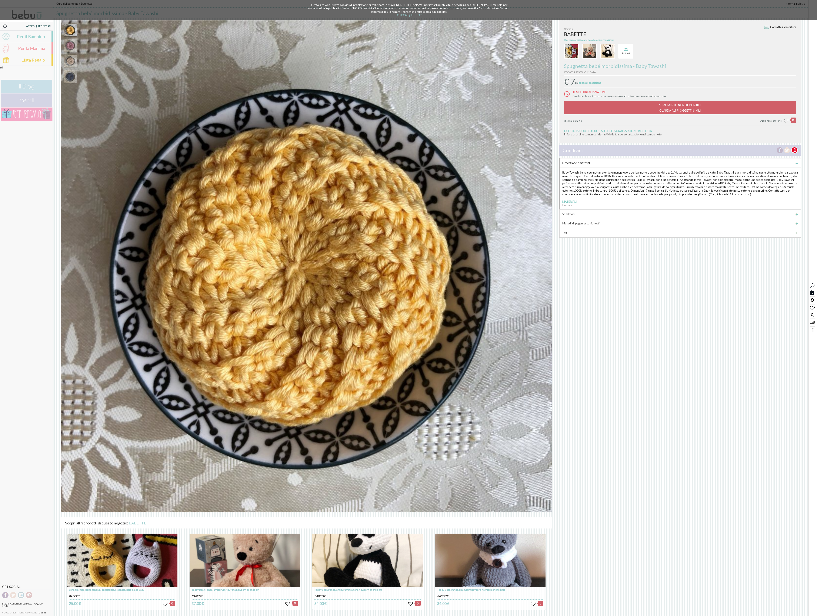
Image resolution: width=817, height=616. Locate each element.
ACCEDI (30, 26)
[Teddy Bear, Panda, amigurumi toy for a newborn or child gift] (245, 560)
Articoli (626, 51)
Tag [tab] (564, 232)
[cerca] (812, 285)
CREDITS (42, 613)
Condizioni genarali (21, 604)
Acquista (38, 604)
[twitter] (13, 597)
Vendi (5, 606)
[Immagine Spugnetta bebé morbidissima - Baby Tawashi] (70, 30)
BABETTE (137, 523)
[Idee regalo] (26, 120)
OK (420, 15)
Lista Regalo (33, 59)
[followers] (812, 314)
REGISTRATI (44, 26)
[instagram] (21, 597)
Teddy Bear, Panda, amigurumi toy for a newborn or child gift (225, 589)
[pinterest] (29, 597)
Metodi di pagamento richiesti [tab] (581, 223)
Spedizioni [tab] (568, 214)
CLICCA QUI (405, 15)
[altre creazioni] (571, 51)
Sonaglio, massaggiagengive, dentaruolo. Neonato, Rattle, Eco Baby (106, 589)
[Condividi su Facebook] (780, 150)
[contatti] (812, 322)
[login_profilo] (812, 299)
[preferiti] (812, 307)
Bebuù (5, 604)
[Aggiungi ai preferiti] (786, 120)
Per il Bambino (31, 36)
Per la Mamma (31, 48)
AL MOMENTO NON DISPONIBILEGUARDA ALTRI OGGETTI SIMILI (680, 107)
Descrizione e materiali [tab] (576, 163)
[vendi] (26, 106)
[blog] (26, 91)
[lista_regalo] (812, 329)
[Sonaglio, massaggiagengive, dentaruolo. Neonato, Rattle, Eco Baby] (122, 560)
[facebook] (5, 597)
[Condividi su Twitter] (787, 150)
